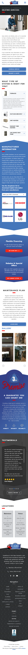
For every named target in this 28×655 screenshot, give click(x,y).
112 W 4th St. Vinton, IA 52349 (20, 523)
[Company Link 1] (7, 203)
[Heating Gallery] (7, 339)
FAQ (20, 603)
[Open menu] (25, 2)
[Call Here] (3, 3)
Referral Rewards (20, 596)
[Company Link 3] (7, 216)
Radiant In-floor (14, 626)
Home (7, 586)
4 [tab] (16, 488)
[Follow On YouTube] (17, 576)
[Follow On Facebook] (10, 576)
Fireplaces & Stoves (7, 602)
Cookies (21, 646)
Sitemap (20, 606)
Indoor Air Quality (14, 621)
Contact (7, 607)
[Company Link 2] (20, 203)
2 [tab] (12, 488)
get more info (13, 251)
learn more (14, 324)
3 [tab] (14, 488)
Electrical (8, 599)
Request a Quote (14, 73)
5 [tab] (18, 488)
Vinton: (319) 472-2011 (15, 571)
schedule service (14, 69)
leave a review (13, 493)
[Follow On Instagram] (13, 576)
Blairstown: (15, 567)
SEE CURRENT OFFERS (13, 278)
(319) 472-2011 (20, 518)
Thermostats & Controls (14, 623)
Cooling (14, 616)
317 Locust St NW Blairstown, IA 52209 (7, 524)
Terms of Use (15, 646)
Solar (7, 589)
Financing (20, 589)
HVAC (7, 594)
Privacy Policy (7, 646)
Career (8, 604)
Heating (14, 618)
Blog (20, 601)
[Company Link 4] (20, 216)
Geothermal (7, 591)
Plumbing (7, 596)
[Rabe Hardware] (14, 3)
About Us (20, 586)
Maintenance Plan (20, 598)
